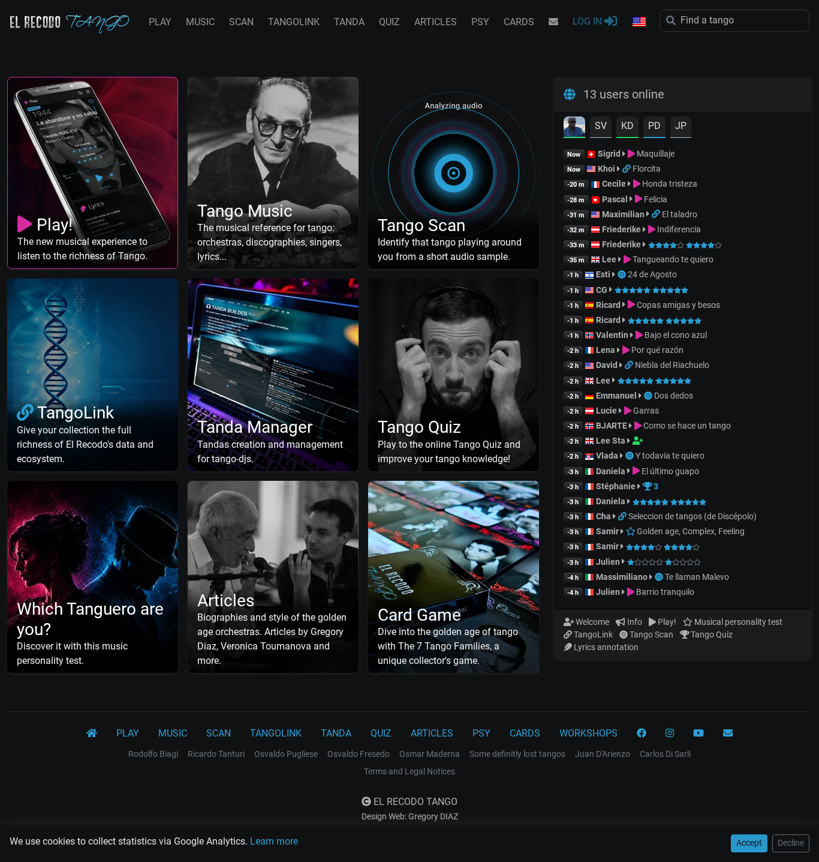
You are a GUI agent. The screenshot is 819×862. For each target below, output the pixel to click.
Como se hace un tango (686, 425)
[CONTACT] (553, 22)
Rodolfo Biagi (153, 754)
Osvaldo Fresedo (358, 754)
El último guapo (669, 471)
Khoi (606, 168)
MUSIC (200, 22)
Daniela (611, 471)
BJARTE (611, 425)
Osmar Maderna (429, 754)
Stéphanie (616, 486)
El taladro (679, 214)
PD (654, 125)
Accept (749, 843)
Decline (791, 843)
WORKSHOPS (588, 733)
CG (601, 290)
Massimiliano (622, 577)
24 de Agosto (652, 274)
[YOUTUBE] (698, 734)
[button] (638, 22)
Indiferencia (678, 229)
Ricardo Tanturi (216, 754)
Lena (605, 350)
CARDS (519, 22)
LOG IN (588, 21)
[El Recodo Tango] (92, 734)
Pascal (615, 199)
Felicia (654, 199)
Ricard (608, 305)
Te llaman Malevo (697, 577)
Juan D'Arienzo (602, 754)
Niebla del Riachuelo (672, 365)
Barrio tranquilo (664, 592)
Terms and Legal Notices (409, 771)
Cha (603, 516)
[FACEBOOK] (641, 734)
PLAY (160, 22)
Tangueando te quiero (672, 259)
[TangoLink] (627, 168)
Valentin (612, 335)
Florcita (647, 168)
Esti (603, 274)
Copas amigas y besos (677, 305)
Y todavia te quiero (670, 455)
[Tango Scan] (623, 274)
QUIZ (389, 22)
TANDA (349, 22)
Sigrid (609, 153)
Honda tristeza (668, 183)
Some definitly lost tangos (517, 754)
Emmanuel (616, 395)
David (607, 365)
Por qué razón (656, 350)
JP (680, 125)
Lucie (606, 410)
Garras (645, 410)
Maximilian (623, 214)
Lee (609, 259)
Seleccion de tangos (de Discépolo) (692, 516)
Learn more (274, 841)
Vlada (607, 455)
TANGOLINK (294, 22)
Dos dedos (673, 395)
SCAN (241, 22)
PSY (480, 22)
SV (601, 125)
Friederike (621, 229)
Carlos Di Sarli (665, 754)
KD (627, 125)
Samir (607, 531)
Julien (609, 562)
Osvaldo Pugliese (286, 754)
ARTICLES (435, 22)
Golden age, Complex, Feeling (690, 531)
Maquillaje (655, 153)
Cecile (614, 183)
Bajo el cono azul (675, 335)
